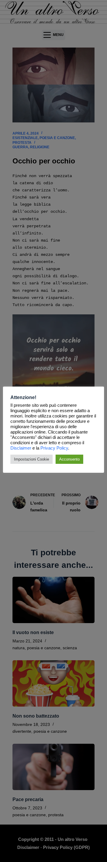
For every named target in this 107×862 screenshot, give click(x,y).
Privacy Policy (54, 448)
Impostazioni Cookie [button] (31, 459)
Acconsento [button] (69, 459)
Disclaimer (20, 448)
